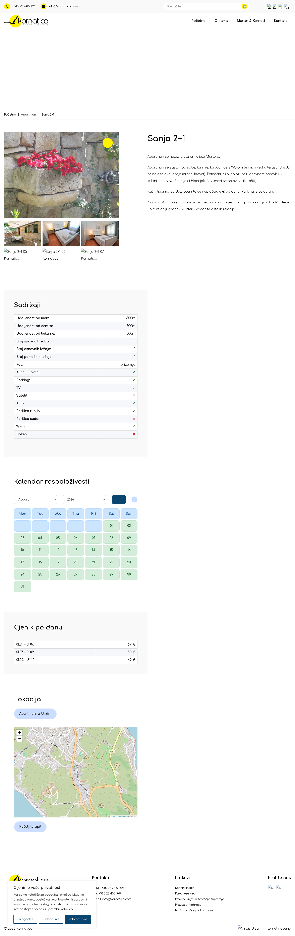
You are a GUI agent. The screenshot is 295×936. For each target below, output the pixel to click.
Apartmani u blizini (35, 714)
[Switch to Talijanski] (286, 6)
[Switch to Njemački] (281, 6)
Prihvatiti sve (78, 919)
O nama (221, 21)
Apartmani (29, 114)
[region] (52, 904)
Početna (198, 21)
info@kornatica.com (116, 899)
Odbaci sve (51, 919)
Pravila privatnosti (188, 904)
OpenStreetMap (123, 816)
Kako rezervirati (186, 893)
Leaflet (113, 816)
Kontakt (280, 21)
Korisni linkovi (184, 887)
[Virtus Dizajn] (264, 928)
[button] (75, 768)
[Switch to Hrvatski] (270, 6)
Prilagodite (25, 919)
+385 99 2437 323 (112, 887)
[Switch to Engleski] (275, 6)
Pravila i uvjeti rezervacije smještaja (199, 899)
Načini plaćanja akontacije (194, 910)
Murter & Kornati (251, 21)
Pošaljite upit (30, 826)
